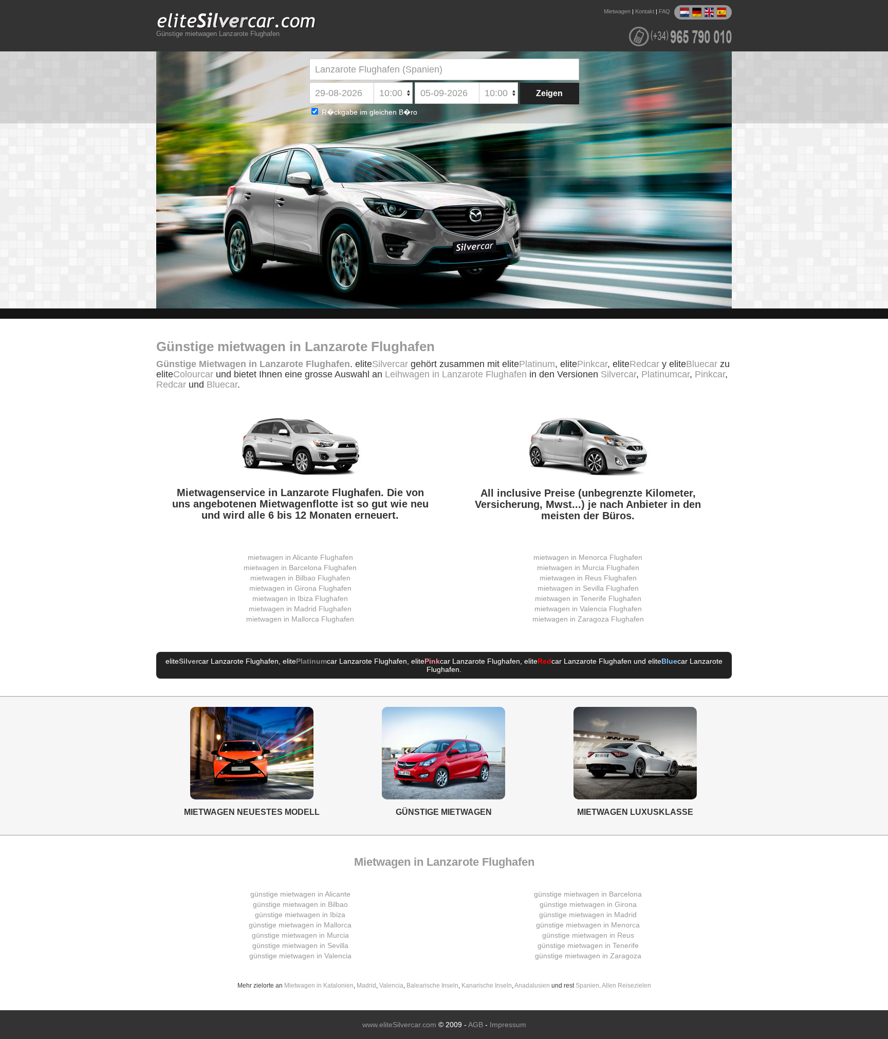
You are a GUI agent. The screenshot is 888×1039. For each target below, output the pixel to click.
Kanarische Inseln (486, 985)
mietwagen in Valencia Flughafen (588, 609)
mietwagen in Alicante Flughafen (300, 557)
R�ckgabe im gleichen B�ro (368, 112)
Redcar (644, 364)
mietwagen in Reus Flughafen (588, 578)
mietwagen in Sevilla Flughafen (588, 588)
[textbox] (444, 69)
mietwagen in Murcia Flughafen (588, 567)
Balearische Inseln (432, 985)
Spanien (587, 985)
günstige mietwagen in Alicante (300, 894)
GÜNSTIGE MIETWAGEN (444, 811)
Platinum (537, 364)
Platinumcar (665, 374)
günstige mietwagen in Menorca (588, 925)
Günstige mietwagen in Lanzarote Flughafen (295, 346)
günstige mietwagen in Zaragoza (588, 956)
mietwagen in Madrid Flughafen (300, 609)
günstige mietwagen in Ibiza (300, 914)
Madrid (366, 985)
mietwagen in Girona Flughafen (300, 588)
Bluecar (701, 364)
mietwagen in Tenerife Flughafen (588, 598)
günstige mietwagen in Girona (588, 904)
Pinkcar (592, 364)
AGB (475, 1024)
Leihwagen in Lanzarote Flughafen (456, 374)
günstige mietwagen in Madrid (588, 914)
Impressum (508, 1024)
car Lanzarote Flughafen (229, 661)
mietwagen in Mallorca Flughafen (300, 619)
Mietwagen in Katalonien (319, 985)
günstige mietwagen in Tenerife (588, 945)
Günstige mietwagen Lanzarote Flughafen (218, 34)
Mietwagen (617, 11)
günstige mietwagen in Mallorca (300, 925)
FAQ (664, 11)
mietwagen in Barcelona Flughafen (300, 567)
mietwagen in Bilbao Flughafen (300, 578)
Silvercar (390, 364)
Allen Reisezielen (626, 985)
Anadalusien (532, 985)
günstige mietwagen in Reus (588, 935)
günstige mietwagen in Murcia (300, 935)
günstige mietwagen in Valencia (300, 956)
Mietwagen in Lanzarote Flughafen (444, 861)
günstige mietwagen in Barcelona (588, 894)
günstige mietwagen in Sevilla (300, 945)
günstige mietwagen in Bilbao (300, 904)
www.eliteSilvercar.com (399, 1024)
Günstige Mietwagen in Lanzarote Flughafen (253, 364)
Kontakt (644, 11)
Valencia (391, 985)
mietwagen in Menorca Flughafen (587, 557)
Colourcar (193, 374)
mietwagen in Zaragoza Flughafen (588, 619)
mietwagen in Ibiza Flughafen (300, 598)
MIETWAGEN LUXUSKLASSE (635, 811)
